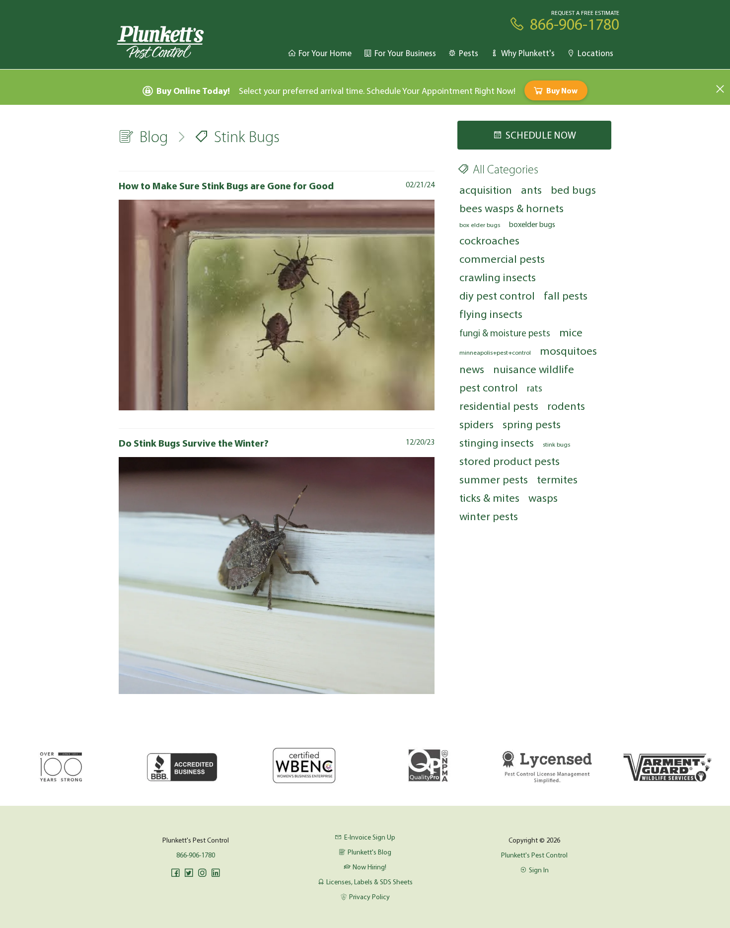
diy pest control (497, 295)
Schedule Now (541, 135)
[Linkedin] (215, 872)
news (471, 369)
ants (531, 189)
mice (571, 332)
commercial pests (502, 258)
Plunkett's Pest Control (534, 855)
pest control (488, 387)
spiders (476, 424)
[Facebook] (175, 872)
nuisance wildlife (533, 369)
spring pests (532, 424)
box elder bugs (479, 225)
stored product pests (509, 461)
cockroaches (489, 240)
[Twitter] (189, 872)
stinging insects (496, 442)
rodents (566, 405)
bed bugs (573, 189)
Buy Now (562, 90)
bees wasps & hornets (511, 208)
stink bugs (556, 444)
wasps (543, 497)
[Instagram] (202, 872)
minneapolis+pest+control (495, 352)
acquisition (485, 189)
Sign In (539, 869)
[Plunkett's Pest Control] (161, 41)
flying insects (490, 314)
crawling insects (497, 277)
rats (534, 388)
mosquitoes (568, 350)
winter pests (488, 516)
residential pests (498, 405)
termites (557, 479)
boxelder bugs (532, 224)
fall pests (565, 295)
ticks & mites (489, 497)
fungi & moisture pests (504, 333)
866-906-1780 (195, 855)
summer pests (493, 479)
